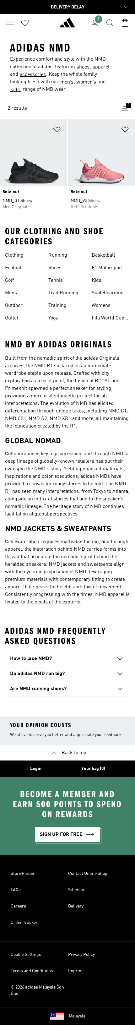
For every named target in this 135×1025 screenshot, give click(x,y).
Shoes (55, 267)
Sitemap (76, 890)
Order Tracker (24, 922)
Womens (101, 305)
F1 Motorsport (107, 267)
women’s (86, 82)
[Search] (109, 22)
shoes (83, 67)
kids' (15, 89)
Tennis (55, 280)
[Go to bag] (124, 22)
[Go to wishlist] (25, 22)
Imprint (75, 971)
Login (35, 768)
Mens (11, 293)
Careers (18, 906)
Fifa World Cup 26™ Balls (108, 319)
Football (14, 267)
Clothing (14, 255)
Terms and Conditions (32, 971)
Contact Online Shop (87, 873)
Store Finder (23, 873)
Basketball (103, 255)
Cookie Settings (26, 954)
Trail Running (63, 293)
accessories (33, 74)
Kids (96, 280)
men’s (66, 82)
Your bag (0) (93, 768)
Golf (9, 280)
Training (57, 305)
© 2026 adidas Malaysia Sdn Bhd (37, 990)
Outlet (11, 318)
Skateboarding (108, 293)
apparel (101, 67)
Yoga (53, 318)
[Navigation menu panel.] (10, 22)
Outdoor (14, 305)
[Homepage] (67, 25)
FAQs (16, 890)
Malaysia (77, 1016)
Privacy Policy (81, 954)
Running (57, 255)
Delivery (76, 906)
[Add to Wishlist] (57, 130)
